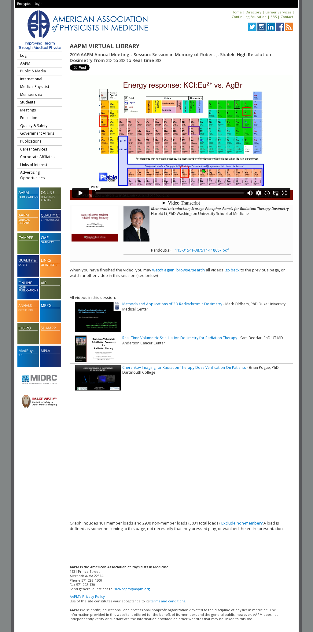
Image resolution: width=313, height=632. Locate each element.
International (31, 79)
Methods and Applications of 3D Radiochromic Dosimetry (172, 304)
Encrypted (24, 4)
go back (232, 270)
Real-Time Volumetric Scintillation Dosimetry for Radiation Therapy (179, 337)
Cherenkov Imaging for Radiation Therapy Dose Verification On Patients (184, 367)
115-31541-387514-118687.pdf (202, 250)
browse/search (190, 270)
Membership (31, 94)
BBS (274, 16)
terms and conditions (167, 601)
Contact (287, 16)
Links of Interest (33, 164)
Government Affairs (37, 133)
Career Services (278, 12)
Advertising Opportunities (32, 175)
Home (237, 12)
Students (27, 102)
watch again (163, 270)
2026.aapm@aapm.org (131, 589)
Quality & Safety (33, 125)
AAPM (25, 63)
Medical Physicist (34, 86)
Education (28, 117)
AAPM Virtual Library (104, 46)
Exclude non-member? (242, 523)
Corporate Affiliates (37, 156)
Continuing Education (249, 16)
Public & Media (33, 71)
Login (38, 4)
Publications (30, 141)
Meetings (28, 110)
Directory (253, 12)
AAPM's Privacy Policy (87, 596)
